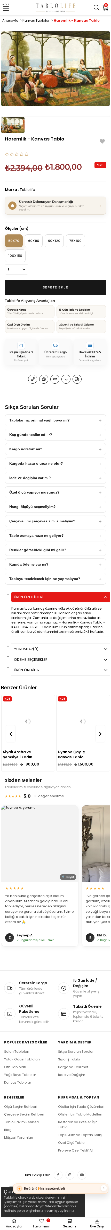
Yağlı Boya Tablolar (20, 1074)
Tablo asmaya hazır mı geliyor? (36, 535)
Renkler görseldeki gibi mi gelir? (37, 550)
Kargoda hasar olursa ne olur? (36, 463)
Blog (8, 1129)
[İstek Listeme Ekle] (43, 379)
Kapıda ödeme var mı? (29, 564)
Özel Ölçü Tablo (71, 1142)
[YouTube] (81, 1175)
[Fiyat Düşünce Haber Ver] (65, 379)
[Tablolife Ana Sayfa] (56, 7)
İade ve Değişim (71, 1074)
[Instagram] (70, 1175)
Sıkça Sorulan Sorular (76, 1051)
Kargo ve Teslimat (73, 1067)
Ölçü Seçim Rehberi (20, 1106)
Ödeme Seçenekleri (31, 659)
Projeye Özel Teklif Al (75, 1150)
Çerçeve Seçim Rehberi (24, 1114)
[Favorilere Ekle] (102, 141)
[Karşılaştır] (54, 379)
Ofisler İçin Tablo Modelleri (80, 1114)
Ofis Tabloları (15, 1067)
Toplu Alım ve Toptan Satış (80, 1134)
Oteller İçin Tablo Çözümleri (81, 1106)
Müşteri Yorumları (18, 1137)
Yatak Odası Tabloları (22, 1059)
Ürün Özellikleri (28, 597)
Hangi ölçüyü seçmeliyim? (32, 507)
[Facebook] (58, 1175)
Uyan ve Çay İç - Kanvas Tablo (18, 754)
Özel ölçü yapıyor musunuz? (34, 492)
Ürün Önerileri (27, 670)
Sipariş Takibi (69, 1059)
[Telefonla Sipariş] (32, 379)
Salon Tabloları (16, 1051)
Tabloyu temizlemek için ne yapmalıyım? (44, 579)
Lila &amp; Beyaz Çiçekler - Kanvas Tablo (74, 754)
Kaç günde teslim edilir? (30, 435)
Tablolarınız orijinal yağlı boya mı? (39, 420)
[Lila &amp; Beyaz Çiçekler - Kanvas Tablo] (83, 721)
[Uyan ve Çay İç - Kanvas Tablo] (28, 721)
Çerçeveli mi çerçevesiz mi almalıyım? (42, 521)
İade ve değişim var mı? (30, 478)
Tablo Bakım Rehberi (21, 1122)
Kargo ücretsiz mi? (25, 449)
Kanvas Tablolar (17, 1082)
